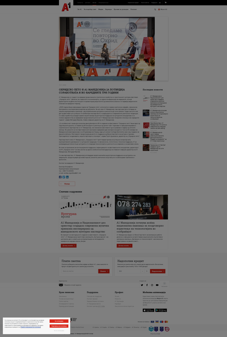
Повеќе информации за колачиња (31, 327)
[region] (36, 326)
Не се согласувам (59, 330)
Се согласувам (59, 321)
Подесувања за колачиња (59, 326)
